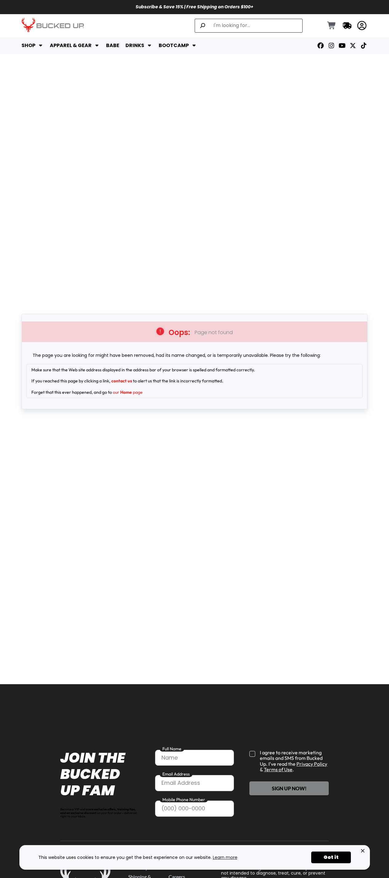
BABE (112, 45)
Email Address (176, 774)
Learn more (225, 857)
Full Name (171, 749)
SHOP (28, 45)
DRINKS (134, 45)
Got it (331, 857)
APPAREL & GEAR (71, 45)
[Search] (202, 25)
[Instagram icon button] (331, 45)
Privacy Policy (311, 764)
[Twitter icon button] (353, 45)
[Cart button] (331, 26)
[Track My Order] (347, 26)
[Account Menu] (362, 25)
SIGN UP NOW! (289, 788)
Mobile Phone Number (183, 799)
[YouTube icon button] (342, 45)
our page (128, 392)
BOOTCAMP (174, 45)
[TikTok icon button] (363, 45)
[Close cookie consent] (362, 850)
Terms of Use (278, 769)
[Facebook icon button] (320, 45)
